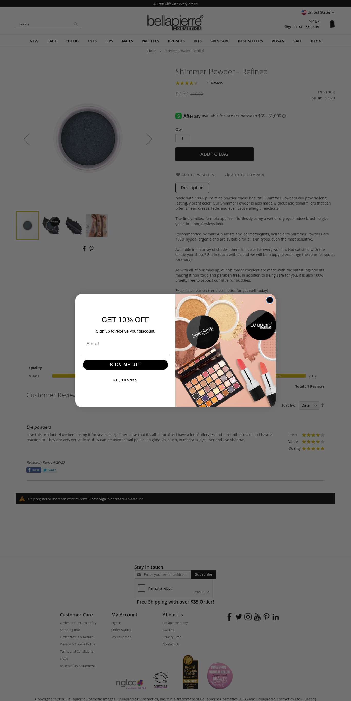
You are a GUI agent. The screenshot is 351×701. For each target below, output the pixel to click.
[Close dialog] (269, 300)
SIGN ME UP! (125, 364)
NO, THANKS (125, 380)
